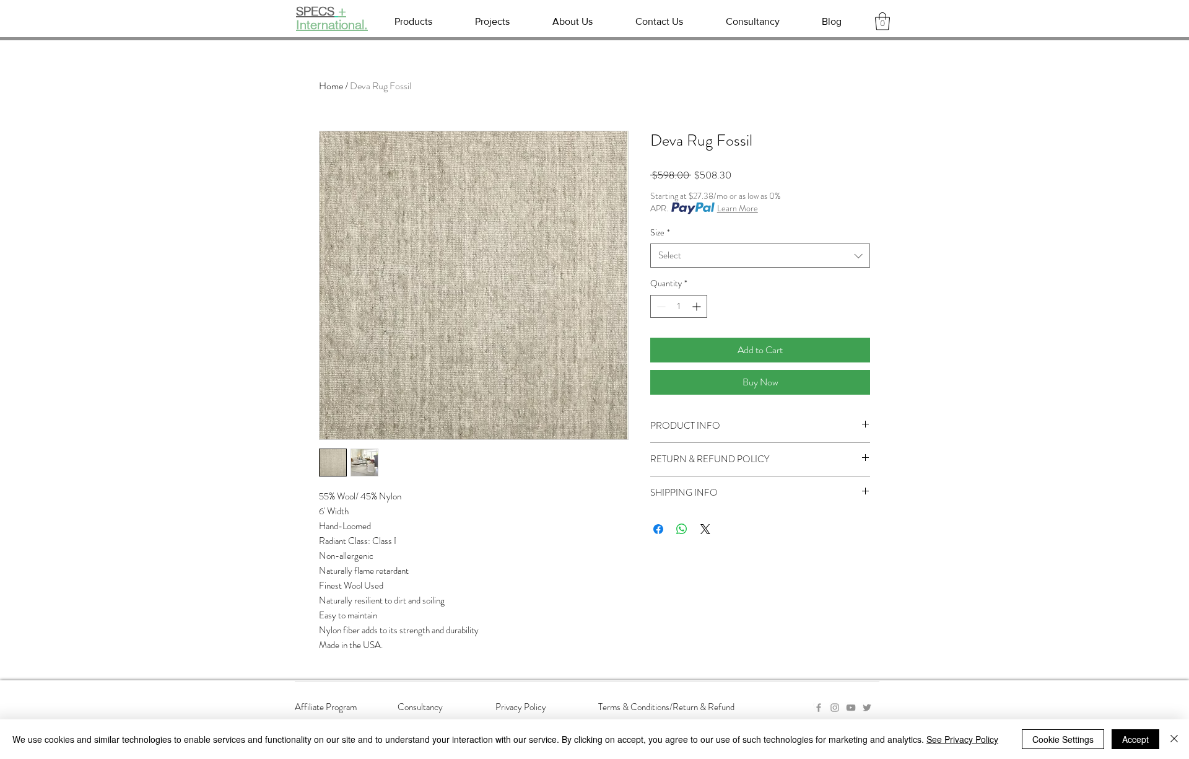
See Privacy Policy (962, 739)
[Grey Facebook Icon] (818, 707)
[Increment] (697, 306)
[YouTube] (850, 707)
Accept (1135, 739)
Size (660, 233)
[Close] (1174, 739)
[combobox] (760, 255)
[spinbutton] (679, 306)
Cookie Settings (1063, 739)
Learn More (737, 208)
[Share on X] (705, 529)
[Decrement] (660, 306)
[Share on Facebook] (658, 529)
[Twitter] (867, 707)
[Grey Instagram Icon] (834, 707)
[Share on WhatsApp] (681, 529)
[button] (882, 21)
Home (331, 86)
